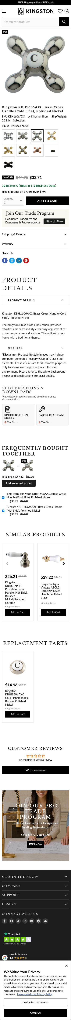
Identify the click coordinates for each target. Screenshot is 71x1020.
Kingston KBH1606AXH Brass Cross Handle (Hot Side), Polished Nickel (34, 508)
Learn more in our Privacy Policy (34, 994)
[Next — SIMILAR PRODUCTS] (63, 563)
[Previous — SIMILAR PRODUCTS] (7, 563)
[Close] (66, 966)
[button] (35, 300)
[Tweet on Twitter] (12, 260)
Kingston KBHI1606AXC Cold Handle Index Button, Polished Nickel (16, 697)
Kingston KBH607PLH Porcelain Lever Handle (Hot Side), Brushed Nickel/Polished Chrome (16, 592)
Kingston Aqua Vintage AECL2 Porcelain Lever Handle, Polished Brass (51, 590)
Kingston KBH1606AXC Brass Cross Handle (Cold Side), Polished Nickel (36, 495)
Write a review (36, 770)
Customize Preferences (35, 1002)
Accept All (35, 1012)
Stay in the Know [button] (20, 876)
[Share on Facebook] (5, 260)
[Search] (64, 21)
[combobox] (30, 21)
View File (12, 422)
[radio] (8, 135)
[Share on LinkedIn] (19, 260)
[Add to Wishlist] (66, 33)
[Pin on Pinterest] (26, 260)
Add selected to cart (19, 483)
